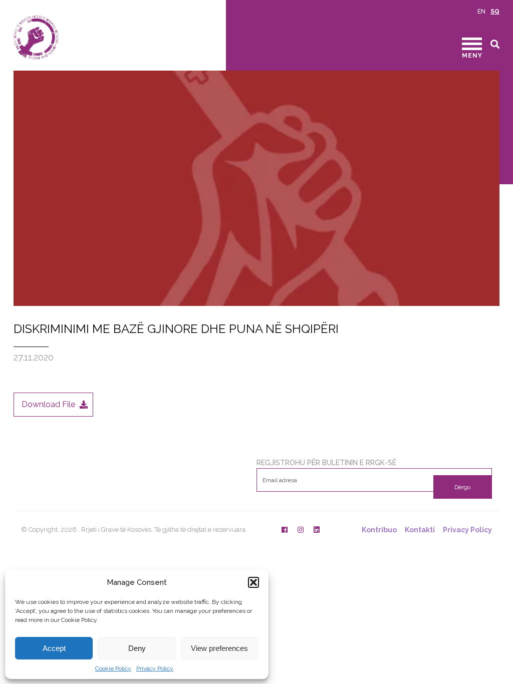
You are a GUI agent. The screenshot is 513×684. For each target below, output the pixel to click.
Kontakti (420, 529)
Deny (137, 648)
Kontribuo (379, 529)
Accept (54, 648)
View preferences (219, 648)
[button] (253, 582)
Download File (48, 404)
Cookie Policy (113, 668)
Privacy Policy (154, 668)
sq (494, 11)
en (481, 11)
